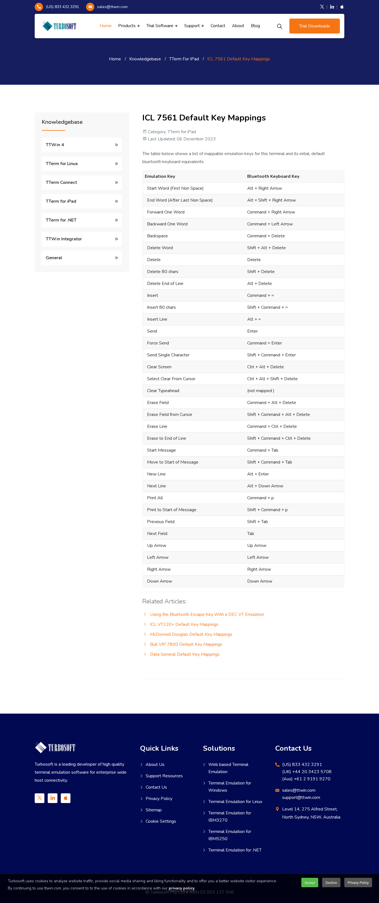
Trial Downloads (314, 26)
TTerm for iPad (61, 201)
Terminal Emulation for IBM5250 (229, 835)
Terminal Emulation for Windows (229, 786)
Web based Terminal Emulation (228, 768)
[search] (280, 26)
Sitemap (154, 810)
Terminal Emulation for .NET (235, 850)
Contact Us (156, 787)
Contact (218, 26)
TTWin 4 (55, 145)
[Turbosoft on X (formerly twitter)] (322, 6)
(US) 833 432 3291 (62, 6)
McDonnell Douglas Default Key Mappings (191, 634)
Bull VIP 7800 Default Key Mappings (186, 644)
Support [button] (192, 26)
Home (106, 26)
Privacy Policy (159, 799)
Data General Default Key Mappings (185, 654)
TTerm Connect (61, 182)
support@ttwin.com (301, 797)
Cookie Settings (161, 821)
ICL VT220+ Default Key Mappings (184, 624)
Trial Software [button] (160, 26)
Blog (255, 26)
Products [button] (127, 26)
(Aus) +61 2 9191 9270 (306, 779)
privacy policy (181, 888)
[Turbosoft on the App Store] (341, 6)
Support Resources (164, 776)
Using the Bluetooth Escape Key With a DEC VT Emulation (207, 614)
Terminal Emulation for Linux (235, 802)
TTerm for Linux (62, 164)
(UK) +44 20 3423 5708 (307, 772)
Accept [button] (310, 882)
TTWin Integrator (64, 239)
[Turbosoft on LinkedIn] (332, 6)
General (54, 258)
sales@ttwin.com (112, 6)
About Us (155, 764)
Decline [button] (331, 882)
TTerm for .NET (61, 220)
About (238, 26)
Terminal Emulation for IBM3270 (229, 816)
